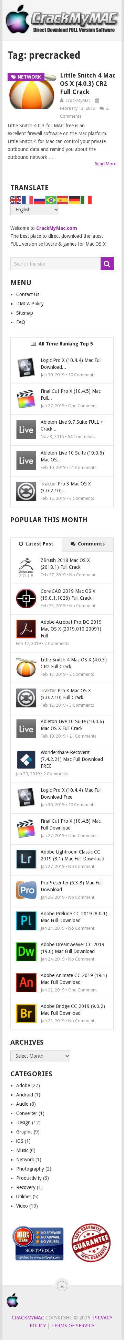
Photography (30, 1169)
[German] (75, 199)
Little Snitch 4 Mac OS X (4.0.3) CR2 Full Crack (87, 83)
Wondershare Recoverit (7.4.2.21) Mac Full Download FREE (72, 759)
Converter (26, 1113)
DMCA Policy (30, 303)
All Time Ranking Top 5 (65, 343)
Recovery (25, 1187)
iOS (19, 1141)
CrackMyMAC (28, 1317)
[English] (16, 199)
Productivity (29, 1178)
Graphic (24, 1132)
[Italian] (86, 199)
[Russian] (39, 199)
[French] (28, 199)
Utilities (23, 1196)
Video (22, 1206)
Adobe (23, 1085)
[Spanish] (63, 199)
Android (24, 1094)
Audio (22, 1104)
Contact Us (27, 294)
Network (25, 1159)
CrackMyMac (78, 100)
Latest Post (38, 543)
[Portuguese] (51, 199)
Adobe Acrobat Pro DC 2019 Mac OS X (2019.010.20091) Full (71, 628)
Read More (105, 163)
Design (23, 1122)
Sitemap (24, 313)
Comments (90, 543)
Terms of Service (73, 1325)
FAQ (20, 322)
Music (22, 1150)
